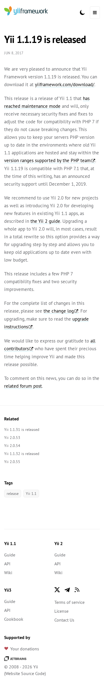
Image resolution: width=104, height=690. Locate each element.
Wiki (8, 572)
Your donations (24, 648)
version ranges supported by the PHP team (47, 160)
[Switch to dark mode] (82, 12)
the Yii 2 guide (45, 221)
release (13, 493)
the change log (59, 311)
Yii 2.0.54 (12, 445)
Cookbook (13, 619)
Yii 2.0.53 (12, 437)
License (61, 611)
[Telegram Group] (67, 589)
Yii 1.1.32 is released (21, 453)
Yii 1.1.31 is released (21, 429)
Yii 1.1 (31, 493)
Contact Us (64, 620)
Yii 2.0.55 (12, 461)
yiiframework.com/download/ (64, 84)
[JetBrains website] (15, 658)
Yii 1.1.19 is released (44, 39)
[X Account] (57, 589)
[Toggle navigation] (95, 12)
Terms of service (69, 602)
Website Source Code (25, 673)
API (7, 563)
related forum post (23, 386)
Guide (9, 555)
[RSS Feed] (77, 589)
